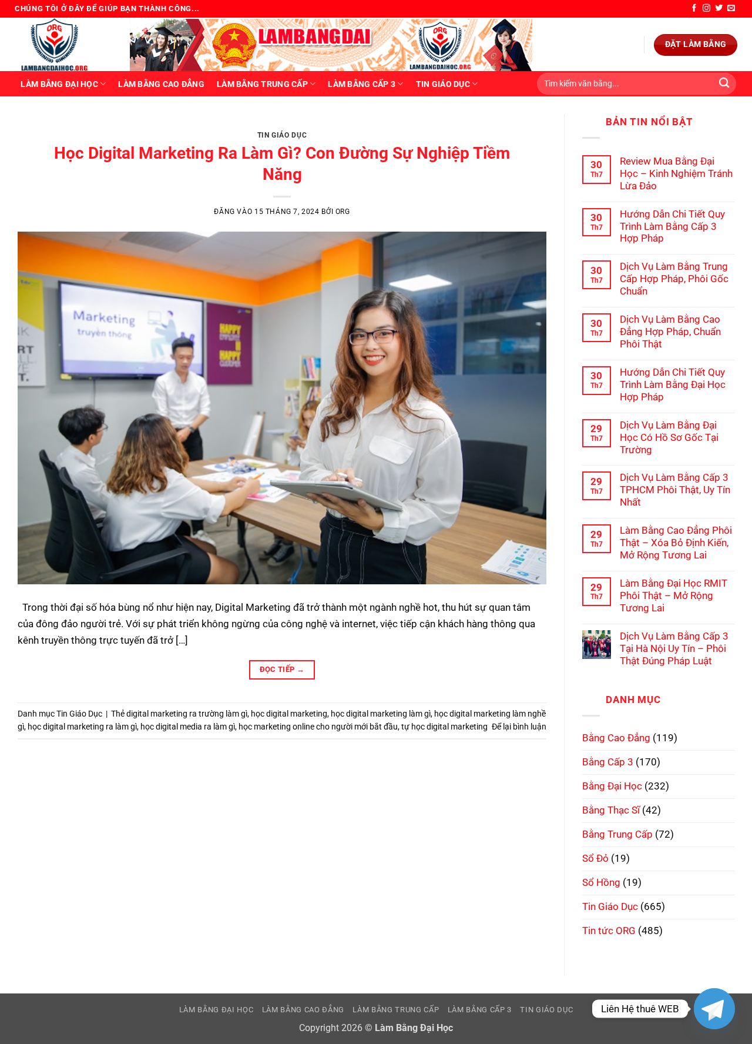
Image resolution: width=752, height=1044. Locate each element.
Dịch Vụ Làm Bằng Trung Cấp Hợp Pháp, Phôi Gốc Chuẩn (674, 278)
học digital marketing (289, 713)
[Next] (521, 126)
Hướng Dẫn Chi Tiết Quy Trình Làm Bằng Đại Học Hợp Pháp (673, 384)
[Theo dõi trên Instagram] (706, 8)
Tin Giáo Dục (443, 84)
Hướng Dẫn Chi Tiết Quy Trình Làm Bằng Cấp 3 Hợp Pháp (672, 226)
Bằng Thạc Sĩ (611, 810)
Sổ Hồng (601, 882)
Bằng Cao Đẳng (616, 738)
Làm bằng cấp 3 (361, 84)
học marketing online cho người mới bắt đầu (318, 726)
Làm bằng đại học (59, 84)
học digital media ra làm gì (187, 726)
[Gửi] (724, 84)
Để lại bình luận (519, 726)
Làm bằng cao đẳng (161, 84)
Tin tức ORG (609, 930)
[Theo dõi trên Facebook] (694, 8)
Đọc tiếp (282, 669)
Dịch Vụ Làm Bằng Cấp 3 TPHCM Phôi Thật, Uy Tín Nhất (675, 489)
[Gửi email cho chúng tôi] (731, 8)
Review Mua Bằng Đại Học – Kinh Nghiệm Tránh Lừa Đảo (676, 173)
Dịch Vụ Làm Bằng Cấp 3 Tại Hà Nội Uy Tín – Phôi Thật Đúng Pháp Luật (674, 648)
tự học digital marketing (444, 726)
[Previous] (42, 126)
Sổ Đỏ (595, 858)
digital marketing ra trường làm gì (186, 713)
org (342, 212)
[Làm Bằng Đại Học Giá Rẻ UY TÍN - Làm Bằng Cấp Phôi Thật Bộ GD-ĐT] (63, 44)
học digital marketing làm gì (381, 713)
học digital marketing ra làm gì (82, 726)
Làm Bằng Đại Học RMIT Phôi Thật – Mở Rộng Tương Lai (673, 595)
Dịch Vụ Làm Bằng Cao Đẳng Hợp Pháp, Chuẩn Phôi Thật (670, 331)
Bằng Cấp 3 (607, 762)
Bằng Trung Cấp (617, 834)
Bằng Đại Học (612, 786)
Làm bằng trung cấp (262, 84)
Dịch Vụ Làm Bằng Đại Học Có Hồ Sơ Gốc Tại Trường (669, 437)
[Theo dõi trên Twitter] (719, 8)
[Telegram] (714, 1008)
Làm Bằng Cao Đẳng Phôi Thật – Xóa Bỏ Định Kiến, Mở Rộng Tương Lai (676, 542)
